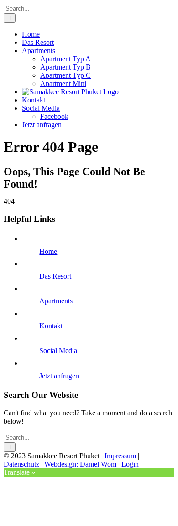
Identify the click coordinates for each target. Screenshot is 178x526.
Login (130, 464)
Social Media (58, 350)
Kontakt (51, 326)
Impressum (120, 456)
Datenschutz (21, 464)
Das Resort (55, 276)
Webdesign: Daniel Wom (80, 464)
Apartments (56, 301)
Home (48, 251)
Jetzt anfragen (59, 376)
